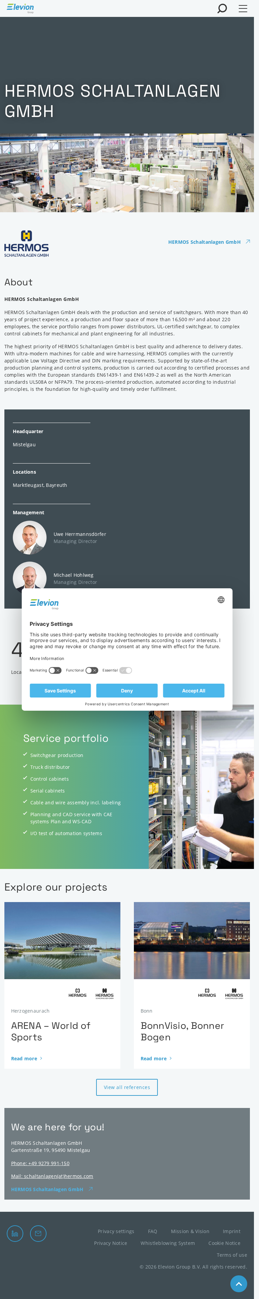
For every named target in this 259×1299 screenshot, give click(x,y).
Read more (24, 1058)
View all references (127, 1087)
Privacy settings (116, 1231)
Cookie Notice (224, 1243)
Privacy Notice (110, 1243)
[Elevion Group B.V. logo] (20, 9)
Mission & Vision (190, 1231)
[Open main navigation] (243, 8)
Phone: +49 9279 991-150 (40, 1163)
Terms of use (232, 1255)
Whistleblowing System (168, 1243)
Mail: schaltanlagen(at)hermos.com (52, 1176)
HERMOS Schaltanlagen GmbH (204, 242)
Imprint (231, 1231)
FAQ (152, 1231)
